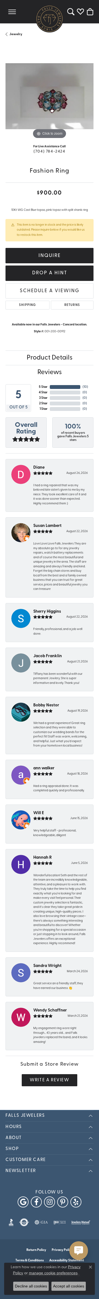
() (85, 387)
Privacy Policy (62, 1250)
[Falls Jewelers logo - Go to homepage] (49, 18)
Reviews (49, 372)
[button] (70, 11)
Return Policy (36, 1250)
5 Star (43, 387)
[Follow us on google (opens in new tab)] (23, 1201)
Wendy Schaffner (50, 1010)
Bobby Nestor (46, 705)
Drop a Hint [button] (49, 273)
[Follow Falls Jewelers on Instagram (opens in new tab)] (49, 1201)
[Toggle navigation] (12, 11)
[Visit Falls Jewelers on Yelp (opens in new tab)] (75, 1201)
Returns (72, 305)
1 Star (44, 409)
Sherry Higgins (47, 612)
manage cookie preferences (53, 1273)
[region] (50, 96)
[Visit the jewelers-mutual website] (80, 1222)
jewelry (15, 34)
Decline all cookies (31, 1286)
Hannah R (42, 858)
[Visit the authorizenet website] (24, 1222)
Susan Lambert (47, 526)
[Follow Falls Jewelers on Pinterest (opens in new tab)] (62, 1201)
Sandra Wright (47, 966)
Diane (39, 468)
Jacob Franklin (47, 656)
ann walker (43, 768)
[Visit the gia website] (41, 1222)
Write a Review (49, 1080)
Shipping (27, 305)
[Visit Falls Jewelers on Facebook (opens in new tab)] (36, 1201)
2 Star (43, 403)
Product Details (50, 358)
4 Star (43, 392)
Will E (38, 813)
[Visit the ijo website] (59, 1222)
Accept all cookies (68, 1286)
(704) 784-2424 (49, 152)
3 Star (43, 398)
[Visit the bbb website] (11, 1222)
